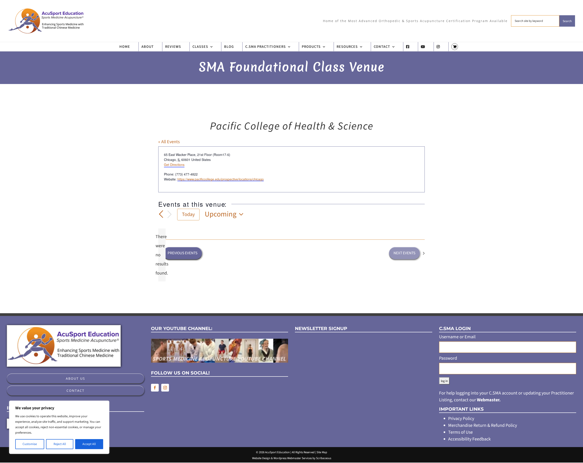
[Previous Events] (161, 214)
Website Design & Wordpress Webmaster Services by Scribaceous (291, 458)
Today (188, 214)
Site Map (322, 452)
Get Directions (174, 164)
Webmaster (488, 400)
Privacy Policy (461, 418)
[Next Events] (169, 214)
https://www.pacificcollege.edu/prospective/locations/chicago (220, 179)
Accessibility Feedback (469, 439)
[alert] (162, 255)
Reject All (60, 444)
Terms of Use (460, 432)
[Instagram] (165, 388)
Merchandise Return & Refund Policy (482, 425)
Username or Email (457, 337)
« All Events (169, 142)
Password (448, 358)
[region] (59, 427)
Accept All (89, 444)
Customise (30, 444)
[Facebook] (155, 388)
